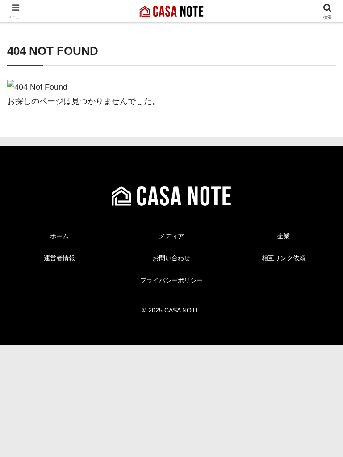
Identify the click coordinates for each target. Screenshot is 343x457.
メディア (171, 236)
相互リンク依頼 (283, 258)
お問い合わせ (171, 258)
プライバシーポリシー (171, 280)
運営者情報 (59, 258)
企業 (283, 236)
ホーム (59, 236)
